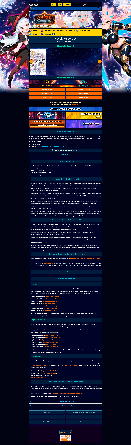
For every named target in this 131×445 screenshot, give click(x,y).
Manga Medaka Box (52, 296)
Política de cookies (84, 422)
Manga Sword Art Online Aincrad (56, 299)
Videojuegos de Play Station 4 (49, 371)
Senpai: (84, 93)
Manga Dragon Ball (48, 310)
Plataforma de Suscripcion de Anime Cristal (67, 393)
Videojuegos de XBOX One (48, 373)
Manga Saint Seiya (52, 306)
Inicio (54, 4)
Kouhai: (47, 93)
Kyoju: (83, 97)
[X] (32, 5)
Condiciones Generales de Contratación (84, 417)
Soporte (67, 4)
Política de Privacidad (47, 422)
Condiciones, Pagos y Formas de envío (84, 412)
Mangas (49, 147)
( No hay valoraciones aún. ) (69, 150)
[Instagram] (37, 5)
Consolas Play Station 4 (38, 365)
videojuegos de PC (37, 378)
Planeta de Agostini (59, 147)
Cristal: (47, 90)
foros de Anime (48, 263)
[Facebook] (30, 5)
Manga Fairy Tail (51, 308)
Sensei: (47, 97)
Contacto (47, 412)
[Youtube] (35, 5)
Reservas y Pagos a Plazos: (47, 122)
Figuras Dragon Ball (51, 335)
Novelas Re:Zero (42, 147)
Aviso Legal (47, 417)
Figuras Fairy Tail (50, 344)
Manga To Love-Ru (48, 303)
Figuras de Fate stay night (50, 342)
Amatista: (84, 90)
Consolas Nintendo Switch (69, 365)
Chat (60, 4)
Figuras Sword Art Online (53, 337)
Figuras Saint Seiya (51, 347)
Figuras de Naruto (48, 340)
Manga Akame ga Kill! (49, 301)
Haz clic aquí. (76, 104)
